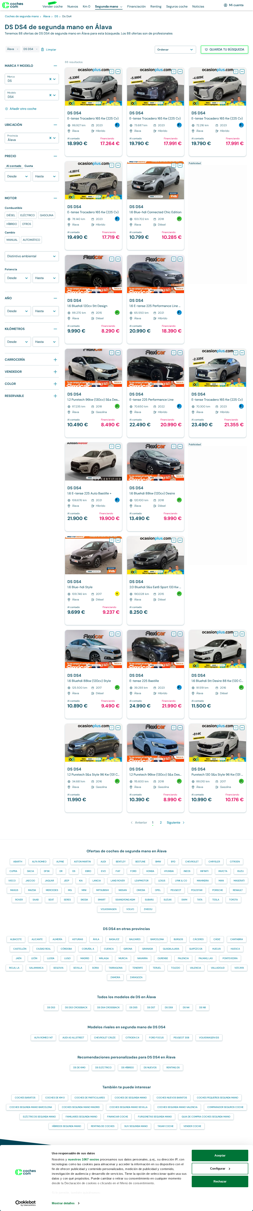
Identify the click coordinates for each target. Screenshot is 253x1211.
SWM (184, 899)
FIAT (118, 871)
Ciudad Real (43, 948)
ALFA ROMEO (39, 861)
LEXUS (161, 880)
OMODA (141, 890)
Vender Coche (192, 1126)
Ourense (163, 958)
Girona (128, 948)
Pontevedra (230, 958)
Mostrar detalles (63, 1203)
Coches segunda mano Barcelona (30, 1107)
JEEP (66, 880)
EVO (103, 871)
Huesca (235, 948)
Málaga (104, 958)
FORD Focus (156, 1037)
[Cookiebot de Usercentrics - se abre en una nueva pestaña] (25, 1203)
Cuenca (109, 948)
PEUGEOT (176, 890)
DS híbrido (127, 1067)
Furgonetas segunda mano (155, 1116)
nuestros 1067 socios (83, 1159)
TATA (199, 899)
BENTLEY (121, 861)
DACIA (30, 871)
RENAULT (238, 890)
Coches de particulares (90, 1097)
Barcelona (157, 939)
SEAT (51, 899)
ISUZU (240, 871)
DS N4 (186, 1007)
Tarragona (116, 967)
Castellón (19, 948)
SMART (102, 899)
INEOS (187, 871)
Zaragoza (136, 977)
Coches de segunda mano (131, 1097)
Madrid (84, 958)
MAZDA (32, 890)
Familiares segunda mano (81, 1116)
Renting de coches (102, 1126)
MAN (221, 880)
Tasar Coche (166, 1126)
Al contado (13, 166)
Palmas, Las (206, 958)
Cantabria (236, 939)
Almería (57, 939)
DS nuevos (150, 1067)
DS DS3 (51, 1007)
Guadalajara (171, 948)
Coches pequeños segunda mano (217, 1097)
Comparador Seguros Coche (225, 1107)
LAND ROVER (118, 880)
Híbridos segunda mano (66, 1126)
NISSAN (123, 890)
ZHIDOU (148, 909)
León (34, 958)
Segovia (58, 967)
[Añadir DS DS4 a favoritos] (111, 71)
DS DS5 (133, 1007)
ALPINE (60, 861)
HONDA (150, 871)
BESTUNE (140, 861)
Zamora (115, 977)
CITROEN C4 (132, 1037)
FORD (133, 871)
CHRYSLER (214, 861)
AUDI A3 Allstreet (73, 1037)
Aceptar (220, 1155)
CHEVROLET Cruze (105, 1037)
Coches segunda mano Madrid (81, 1107)
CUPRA (13, 871)
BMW (158, 861)
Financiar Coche (117, 1116)
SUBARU (149, 899)
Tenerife (137, 967)
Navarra (142, 958)
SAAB (36, 899)
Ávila (96, 939)
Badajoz (114, 939)
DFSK (47, 871)
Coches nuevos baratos (172, 1097)
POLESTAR (196, 890)
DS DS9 (169, 1007)
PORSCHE (217, 890)
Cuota (29, 166)
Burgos (178, 939)
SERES (67, 899)
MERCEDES (52, 890)
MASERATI (239, 880)
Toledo (175, 967)
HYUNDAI (169, 871)
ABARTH (17, 861)
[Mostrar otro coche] (93, 103)
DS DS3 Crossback (76, 1007)
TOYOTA (233, 899)
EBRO (88, 871)
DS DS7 (151, 1007)
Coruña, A (88, 948)
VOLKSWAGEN (108, 909)
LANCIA (97, 880)
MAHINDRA (203, 880)
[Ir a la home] (12, 5)
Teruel (157, 967)
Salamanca (36, 967)
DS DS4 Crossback (108, 1007)
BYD (173, 861)
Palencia (183, 958)
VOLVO (130, 909)
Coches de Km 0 (55, 1097)
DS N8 (202, 1007)
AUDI (103, 861)
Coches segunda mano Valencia (177, 1107)
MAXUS (14, 890)
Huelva (216, 948)
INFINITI (204, 871)
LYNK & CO (181, 880)
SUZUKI (168, 899)
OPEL (158, 890)
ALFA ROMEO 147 (43, 1037)
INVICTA (222, 871)
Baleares (135, 939)
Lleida (50, 958)
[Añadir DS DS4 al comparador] (118, 71)
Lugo (67, 958)
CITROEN (235, 861)
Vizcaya (239, 967)
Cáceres (198, 939)
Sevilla (77, 967)
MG (70, 890)
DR (60, 871)
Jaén (18, 958)
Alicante (37, 939)
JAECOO (30, 880)
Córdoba (66, 948)
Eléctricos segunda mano (39, 1116)
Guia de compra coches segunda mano (206, 1116)
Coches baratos (25, 1097)
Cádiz (216, 939)
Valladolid (218, 967)
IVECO (12, 880)
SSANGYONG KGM (125, 899)
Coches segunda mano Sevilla (128, 1107)
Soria (95, 967)
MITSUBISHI (102, 890)
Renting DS (173, 1067)
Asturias (77, 939)
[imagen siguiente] (119, 86)
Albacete (16, 939)
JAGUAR (49, 880)
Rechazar (220, 1181)
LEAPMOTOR (141, 880)
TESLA (215, 899)
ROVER (19, 899)
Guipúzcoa (195, 948)
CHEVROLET (192, 861)
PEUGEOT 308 (181, 1037)
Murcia (123, 958)
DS (73, 871)
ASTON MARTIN (82, 861)
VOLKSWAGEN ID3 (209, 1037)
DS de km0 (79, 1067)
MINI (84, 890)
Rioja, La (14, 967)
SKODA (84, 899)
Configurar (217, 1168)
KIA (81, 880)
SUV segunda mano (136, 1126)
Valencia (195, 967)
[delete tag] (17, 49)
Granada (147, 948)
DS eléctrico (103, 1067)
